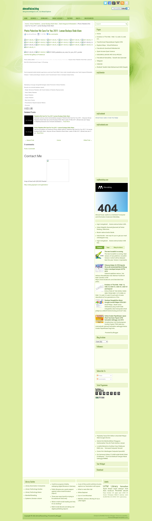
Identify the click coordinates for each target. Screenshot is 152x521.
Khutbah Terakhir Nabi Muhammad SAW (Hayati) (112, 67)
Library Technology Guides (33, 489)
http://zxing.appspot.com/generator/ (36, 185)
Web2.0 (116, 495)
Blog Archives (118, 247)
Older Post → (88, 140)
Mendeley (116, 217)
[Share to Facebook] (31, 108)
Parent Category (58, 18)
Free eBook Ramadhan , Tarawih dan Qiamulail (111, 58)
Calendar (99, 64)
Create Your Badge (113, 117)
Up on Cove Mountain (85, 495)
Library (114, 486)
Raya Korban (107, 493)
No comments (53, 34)
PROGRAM (118, 490)
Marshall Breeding (31, 495)
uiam (126, 495)
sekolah (125, 490)
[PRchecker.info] (99, 398)
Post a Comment (29, 149)
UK (113, 493)
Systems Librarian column (33, 498)
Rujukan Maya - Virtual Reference (107, 45)
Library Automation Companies (35, 486)
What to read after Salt (85, 489)
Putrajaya (110, 495)
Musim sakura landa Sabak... (106, 232)
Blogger (115, 332)
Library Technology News (33, 492)
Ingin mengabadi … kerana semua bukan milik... (112, 224)
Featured (70, 18)
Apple (105, 488)
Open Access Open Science (106, 51)
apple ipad (118, 493)
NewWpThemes (104, 515)
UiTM (105, 486)
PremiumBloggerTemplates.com (118, 517)
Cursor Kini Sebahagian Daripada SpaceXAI (111, 451)
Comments (101, 379)
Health (78, 18)
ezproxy (122, 495)
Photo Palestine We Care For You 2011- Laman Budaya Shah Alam (52, 30)
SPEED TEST (116, 497)
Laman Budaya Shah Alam (49, 24)
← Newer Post (29, 140)
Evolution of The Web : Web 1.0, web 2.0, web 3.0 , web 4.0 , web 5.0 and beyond (116, 287)
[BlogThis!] (27, 108)
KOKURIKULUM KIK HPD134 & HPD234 (109, 54)
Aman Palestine (35, 24)
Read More (66, 121)
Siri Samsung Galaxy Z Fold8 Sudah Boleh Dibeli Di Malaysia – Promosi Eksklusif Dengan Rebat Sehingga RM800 (112, 456)
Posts (100, 375)
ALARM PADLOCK (107, 497)
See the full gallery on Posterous (34, 54)
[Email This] (25, 108)
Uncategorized (88, 18)
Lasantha (124, 515)
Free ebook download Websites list (108, 48)
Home (25, 18)
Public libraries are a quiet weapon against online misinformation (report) (63, 491)
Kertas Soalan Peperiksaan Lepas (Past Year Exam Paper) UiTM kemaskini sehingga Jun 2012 (115, 318)
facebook (110, 490)
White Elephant (83, 492)
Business (34, 18)
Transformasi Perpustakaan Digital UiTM (110, 42)
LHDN (124, 493)
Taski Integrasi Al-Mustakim (67, 24)
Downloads (45, 18)
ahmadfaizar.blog (31, 8)
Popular (99, 247)
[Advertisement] (109, 414)
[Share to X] (29, 108)
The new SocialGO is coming (114, 251)
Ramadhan (124, 486)
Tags (107, 247)
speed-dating (123, 497)
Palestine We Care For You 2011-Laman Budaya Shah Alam (52, 116)
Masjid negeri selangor (116, 488)
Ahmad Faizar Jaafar (101, 117)
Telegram (100, 61)
